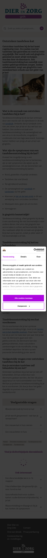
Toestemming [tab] (8, 257)
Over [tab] (39, 257)
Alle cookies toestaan (24, 298)
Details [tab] (24, 257)
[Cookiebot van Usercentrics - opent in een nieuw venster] (33, 250)
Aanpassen (22, 306)
